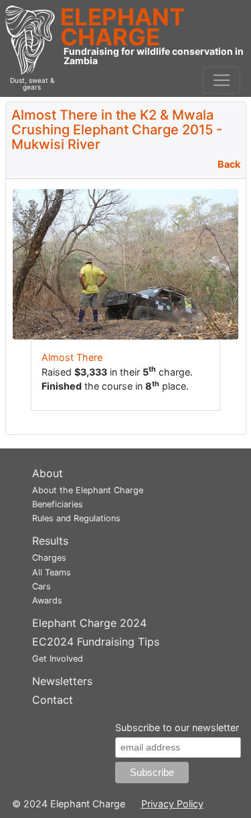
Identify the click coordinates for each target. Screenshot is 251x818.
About (47, 473)
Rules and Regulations (76, 518)
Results (50, 540)
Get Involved (57, 659)
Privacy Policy (172, 803)
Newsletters (62, 681)
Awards (47, 600)
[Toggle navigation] (221, 80)
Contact (52, 699)
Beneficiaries (57, 504)
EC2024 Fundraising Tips (95, 641)
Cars (41, 586)
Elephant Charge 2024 (89, 623)
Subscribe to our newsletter (177, 727)
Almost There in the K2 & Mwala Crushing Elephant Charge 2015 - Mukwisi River (116, 129)
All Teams (51, 572)
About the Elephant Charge (87, 490)
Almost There (71, 357)
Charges (49, 558)
